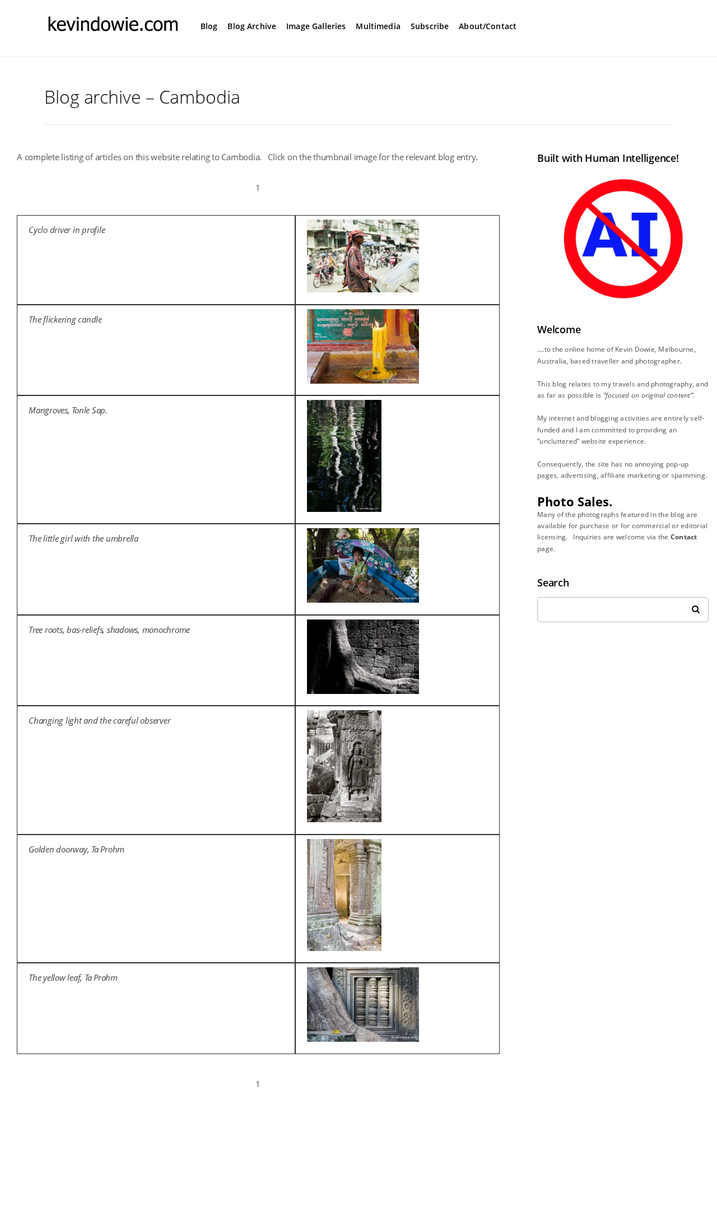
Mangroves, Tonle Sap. (68, 410)
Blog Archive (251, 26)
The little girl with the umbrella (83, 538)
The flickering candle (65, 319)
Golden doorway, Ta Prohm (76, 849)
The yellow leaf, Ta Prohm (73, 977)
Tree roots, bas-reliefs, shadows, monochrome (109, 629)
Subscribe (430, 26)
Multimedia (378, 26)
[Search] (692, 607)
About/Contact (487, 26)
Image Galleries (316, 26)
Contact (684, 537)
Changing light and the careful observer (99, 720)
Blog (209, 26)
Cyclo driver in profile (67, 229)
